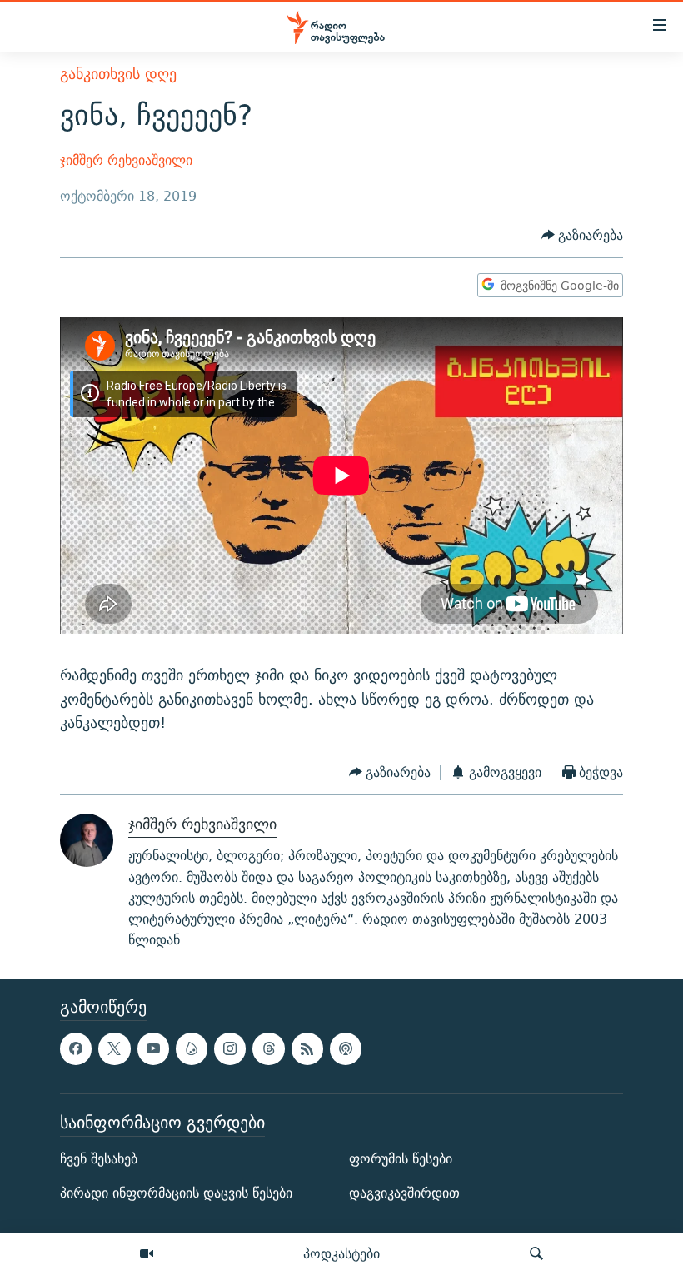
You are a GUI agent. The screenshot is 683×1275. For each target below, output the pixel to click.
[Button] (582, 235)
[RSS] (307, 1049)
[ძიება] (536, 1254)
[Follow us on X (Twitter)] (114, 1049)
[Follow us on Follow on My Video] (191, 1049)
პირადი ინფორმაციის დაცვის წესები (176, 1193)
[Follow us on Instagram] (230, 1049)
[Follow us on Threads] (268, 1049)
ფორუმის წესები (400, 1158)
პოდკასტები (341, 1253)
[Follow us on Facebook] (76, 1049)
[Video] (147, 1254)
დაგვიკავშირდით (404, 1193)
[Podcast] (345, 1049)
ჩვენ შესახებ (98, 1158)
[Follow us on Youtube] (153, 1049)
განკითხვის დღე (118, 74)
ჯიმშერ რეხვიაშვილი (126, 160)
